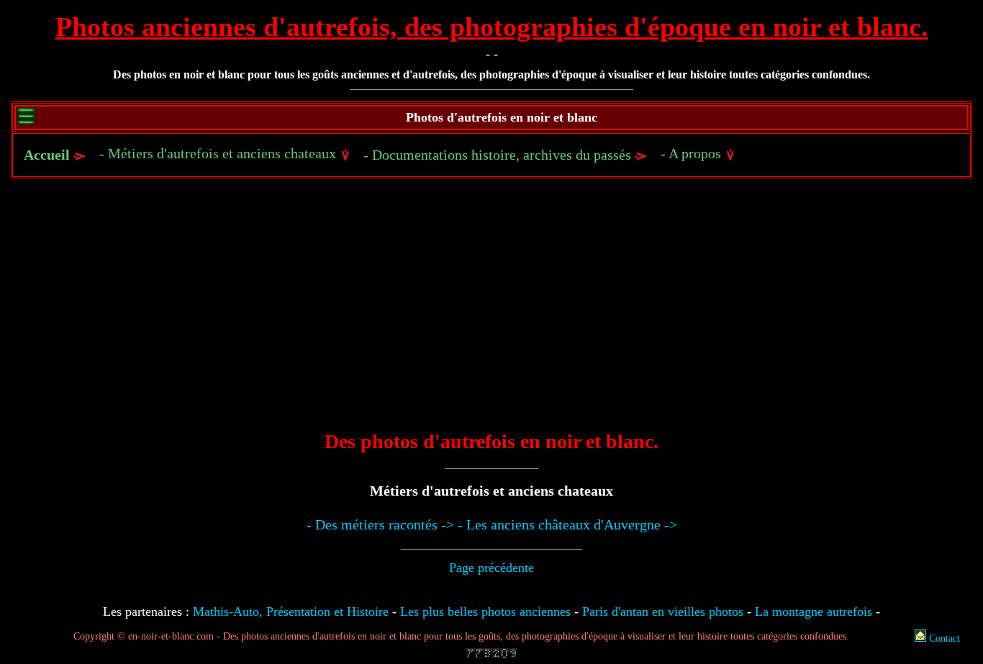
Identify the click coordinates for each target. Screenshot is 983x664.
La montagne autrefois (813, 611)
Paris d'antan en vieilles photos (662, 611)
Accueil (46, 155)
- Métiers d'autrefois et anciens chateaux (219, 153)
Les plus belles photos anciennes (485, 611)
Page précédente (491, 567)
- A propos (693, 153)
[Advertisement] (491, 314)
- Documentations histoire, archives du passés (499, 155)
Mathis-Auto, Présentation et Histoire (291, 611)
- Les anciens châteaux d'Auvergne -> (567, 524)
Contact (943, 638)
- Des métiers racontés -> (380, 524)
